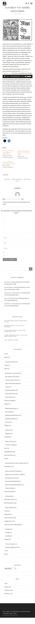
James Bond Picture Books (12, 383)
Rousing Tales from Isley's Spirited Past (15, 463)
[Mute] (25, 76)
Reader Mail (6, 613)
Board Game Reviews (25, 611)
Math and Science (9, 455)
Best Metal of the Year (11, 478)
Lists (5, 448)
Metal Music (7, 466)
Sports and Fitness (9, 517)
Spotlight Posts (8, 521)
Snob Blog (8, 536)
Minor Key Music (17, 179)
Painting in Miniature (10, 418)
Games (6, 404)
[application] (17, 76)
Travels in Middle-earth (11, 547)
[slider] (29, 76)
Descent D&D (9, 412)
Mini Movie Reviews (10, 390)
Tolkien (6, 539)
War (5, 554)
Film (5, 368)
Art (5, 353)
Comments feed (8, 590)
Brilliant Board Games (11, 408)
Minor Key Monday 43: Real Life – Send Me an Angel (23, 152)
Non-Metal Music (8, 503)
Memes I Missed (9, 441)
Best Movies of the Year (11, 376)
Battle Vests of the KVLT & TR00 (14, 474)
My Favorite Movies (10, 393)
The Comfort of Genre (11, 340)
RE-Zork (7, 422)
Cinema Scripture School (11, 380)
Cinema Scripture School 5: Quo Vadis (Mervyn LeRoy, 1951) (16, 336)
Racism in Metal (9, 488)
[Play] (5, 76)
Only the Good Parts (10, 362)
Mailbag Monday (8, 451)
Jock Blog (7, 532)
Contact (14, 613)
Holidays (7, 179)
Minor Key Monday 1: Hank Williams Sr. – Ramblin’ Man (8, 152)
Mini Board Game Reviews (12, 415)
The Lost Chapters (10, 544)
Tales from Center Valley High (12, 524)
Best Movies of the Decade (12, 373)
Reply (22, 199)
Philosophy (7, 514)
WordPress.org (8, 593)
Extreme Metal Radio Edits (12, 481)
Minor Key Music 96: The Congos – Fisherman (14, 326)
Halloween (8, 433)
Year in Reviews (9, 397)
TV (5, 550)
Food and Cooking (9, 400)
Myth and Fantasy (9, 491)
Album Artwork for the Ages (12, 471)
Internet (6, 437)
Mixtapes (8, 611)
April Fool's (8, 430)
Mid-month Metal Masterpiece (13, 484)
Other (6, 511)
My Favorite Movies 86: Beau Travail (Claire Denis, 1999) (15, 331)
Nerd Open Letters (9, 499)
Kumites (7, 387)
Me (5, 458)
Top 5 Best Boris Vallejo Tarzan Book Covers (15, 321)
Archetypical (8, 496)
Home (4, 611)
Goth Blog (8, 529)
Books (6, 357)
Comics (6, 365)
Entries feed (7, 587)
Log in (5, 583)
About (11, 613)
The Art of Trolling (10, 445)
